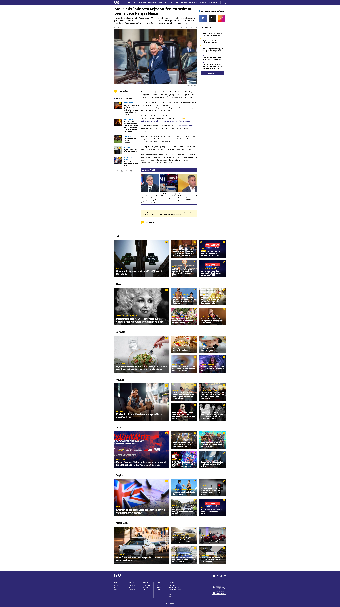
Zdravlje (131, 583)
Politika (175, 247)
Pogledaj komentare (187, 222)
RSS (170, 594)
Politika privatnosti (175, 590)
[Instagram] (221, 18)
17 (120, 103)
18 (120, 147)
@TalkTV (157, 121)
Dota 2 (174, 440)
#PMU (164, 121)
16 (120, 119)
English (118, 507)
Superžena (132, 590)
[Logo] (116, 2)
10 (120, 158)
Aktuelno (204, 295)
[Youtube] (225, 576)
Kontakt (171, 596)
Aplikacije (172, 592)
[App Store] (219, 593)
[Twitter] (212, 18)
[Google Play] (219, 587)
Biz (115, 587)
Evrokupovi (128, 136)
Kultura (131, 587)
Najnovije (127, 2)
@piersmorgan (146, 121)
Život (116, 590)
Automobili (146, 587)
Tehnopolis (146, 585)
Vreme (159, 590)
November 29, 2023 (185, 125)
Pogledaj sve (212, 73)
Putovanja (132, 585)
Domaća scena (121, 459)
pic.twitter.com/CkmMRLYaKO (179, 121)
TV (158, 585)
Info (115, 583)
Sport (116, 585)
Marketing (172, 583)
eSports (145, 583)
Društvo (119, 268)
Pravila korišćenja (175, 587)
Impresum (172, 585)
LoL (202, 440)
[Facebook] (203, 18)
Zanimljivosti (205, 535)
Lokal (144, 590)
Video (159, 583)
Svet (202, 249)
